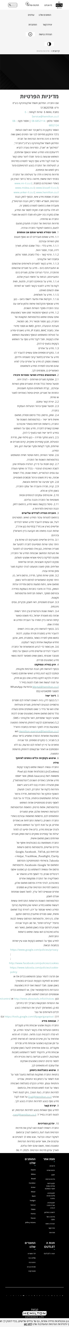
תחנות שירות (51, 1170)
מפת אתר (52, 1232)
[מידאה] (57, 1295)
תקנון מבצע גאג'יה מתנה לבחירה (51, 1205)
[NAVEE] (31, 1295)
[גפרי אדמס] (29, 1295)
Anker (33, 1187)
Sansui (33, 1205)
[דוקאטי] (21, 1295)
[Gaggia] (6, 1295)
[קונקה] (37, 1295)
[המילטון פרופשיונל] (23, 1295)
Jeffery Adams (30, 1222)
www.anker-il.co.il (24, 192)
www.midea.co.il (25, 187)
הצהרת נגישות (50, 1224)
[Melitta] (11, 1295)
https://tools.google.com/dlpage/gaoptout (29, 1016)
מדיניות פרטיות (50, 1179)
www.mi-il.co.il (23, 183)
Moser (33, 1192)
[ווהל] (26, 1295)
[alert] (34, 1322)
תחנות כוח (32, 1262)
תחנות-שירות (33, 5)
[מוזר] (34, 1295)
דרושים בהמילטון (49, 1212)
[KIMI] (16, 1295)
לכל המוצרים (32, 1253)
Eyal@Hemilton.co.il (40, 1096)
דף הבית (56, 51)
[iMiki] (18, 1295)
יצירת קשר (51, 1228)
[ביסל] (54, 1295)
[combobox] (12, 5)
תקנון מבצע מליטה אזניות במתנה (51, 1196)
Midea (33, 1174)
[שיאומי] (62, 1295)
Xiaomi (33, 1170)
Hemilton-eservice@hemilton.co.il (39, 731)
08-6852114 (38, 121)
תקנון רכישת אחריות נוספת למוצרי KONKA (50, 1186)
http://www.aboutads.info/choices (34, 998)
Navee (33, 1218)
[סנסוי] (48, 1295)
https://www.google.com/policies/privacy (34, 949)
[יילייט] (42, 1295)
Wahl (34, 1196)
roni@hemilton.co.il (24, 1114)
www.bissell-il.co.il (47, 187)
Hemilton (32, 1183)
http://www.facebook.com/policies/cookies (34, 963)
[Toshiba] (13, 1295)
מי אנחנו (48, 5)
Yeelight (33, 1200)
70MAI (33, 1209)
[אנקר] (60, 1295)
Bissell (33, 1178)
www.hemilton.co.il (47, 192)
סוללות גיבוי (32, 1258)
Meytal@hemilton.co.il (45, 686)
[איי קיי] (39, 1295)
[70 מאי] (45, 1295)
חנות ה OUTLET (49, 1253)
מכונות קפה (32, 1271)
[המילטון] (51, 1295)
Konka (33, 1213)
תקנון (53, 1175)
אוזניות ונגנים (31, 1267)
